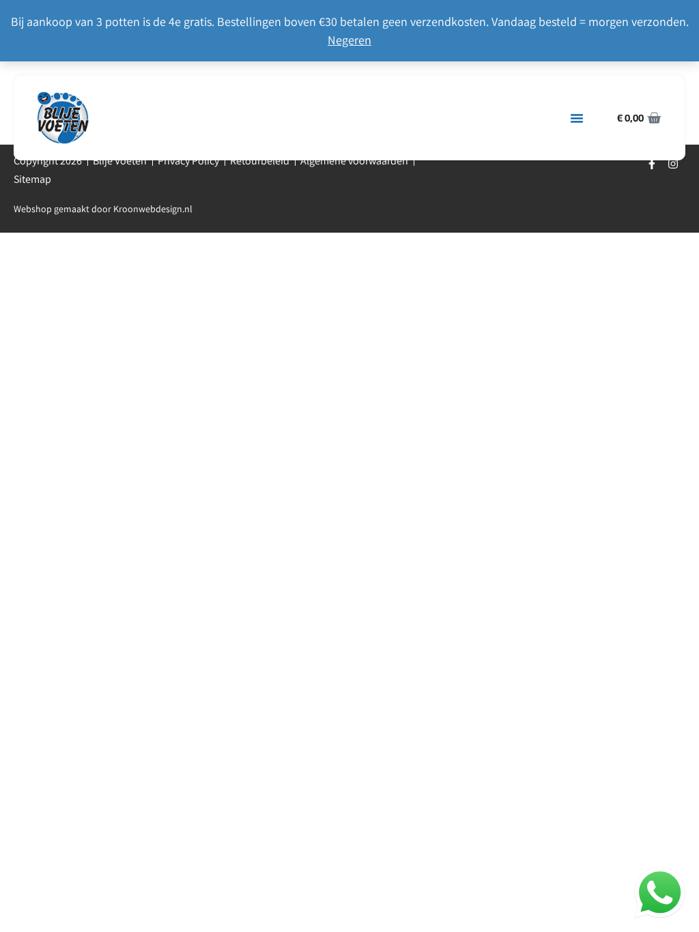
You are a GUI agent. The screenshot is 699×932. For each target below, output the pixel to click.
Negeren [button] (349, 40)
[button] (577, 118)
